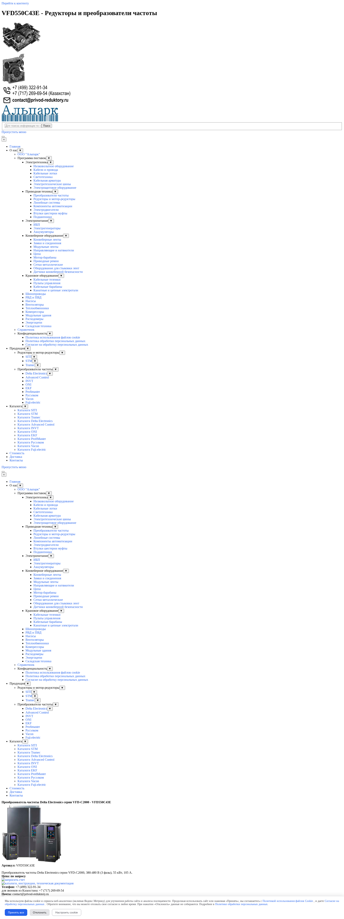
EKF (28, 388)
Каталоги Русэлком (31, 442)
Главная (15, 146)
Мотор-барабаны (44, 257)
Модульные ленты (45, 246)
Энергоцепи (33, 322)
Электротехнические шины (52, 184)
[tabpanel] (172, 802)
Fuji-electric (32, 402)
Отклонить (39, 912)
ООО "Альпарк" (29, 154)
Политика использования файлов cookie (52, 337)
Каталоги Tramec (29, 417)
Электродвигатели (46, 209)
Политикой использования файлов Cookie (288, 901)
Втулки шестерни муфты (50, 213)
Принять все (16, 912)
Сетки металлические (48, 264)
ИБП (36, 224)
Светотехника (43, 177)
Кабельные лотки (45, 173)
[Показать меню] (3, 136)
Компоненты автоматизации (52, 206)
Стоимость (17, 453)
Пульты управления (46, 283)
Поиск (46, 125)
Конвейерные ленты (47, 239)
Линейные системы (46, 202)
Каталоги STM (28, 413)
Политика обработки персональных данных (55, 341)
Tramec (30, 365)
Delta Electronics (36, 373)
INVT (29, 381)
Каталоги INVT (28, 428)
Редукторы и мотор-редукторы (54, 199)
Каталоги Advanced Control (36, 424)
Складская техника (38, 326)
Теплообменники (37, 308)
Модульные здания (38, 315)
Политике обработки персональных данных (241, 904)
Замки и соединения (47, 243)
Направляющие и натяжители (53, 250)
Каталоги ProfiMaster (32, 439)
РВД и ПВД (33, 297)
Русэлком (31, 395)
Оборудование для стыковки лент (56, 268)
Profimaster (32, 391)
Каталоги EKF (27, 435)
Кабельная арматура (47, 180)
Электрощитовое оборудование (54, 187)
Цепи (37, 254)
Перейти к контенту (15, 3)
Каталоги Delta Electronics (35, 421)
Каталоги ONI (27, 431)
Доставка (16, 456)
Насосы (30, 301)
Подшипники (42, 217)
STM (28, 361)
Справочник (26, 329)
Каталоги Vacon (28, 446)
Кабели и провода (45, 169)
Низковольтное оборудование (53, 166)
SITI (28, 356)
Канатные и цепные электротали (55, 290)
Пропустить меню (14, 132)
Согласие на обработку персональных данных (56, 344)
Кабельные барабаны (47, 286)
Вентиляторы (34, 304)
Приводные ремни (46, 261)
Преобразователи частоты (51, 195)
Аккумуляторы (43, 231)
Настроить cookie (66, 912)
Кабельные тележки (47, 279)
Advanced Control (37, 377)
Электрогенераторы (47, 228)
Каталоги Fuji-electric (32, 449)
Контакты (16, 460)
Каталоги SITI (27, 410)
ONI (28, 384)
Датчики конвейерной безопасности (58, 271)
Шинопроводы (35, 294)
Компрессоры (34, 311)
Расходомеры (34, 319)
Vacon (29, 399)
